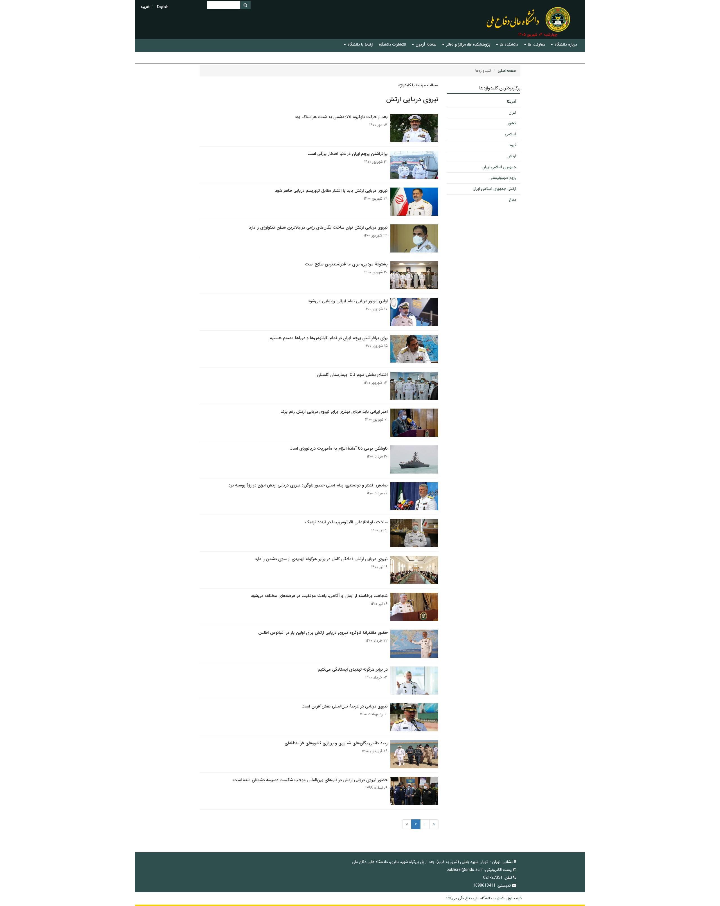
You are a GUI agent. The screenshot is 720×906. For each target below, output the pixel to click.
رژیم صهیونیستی (502, 178)
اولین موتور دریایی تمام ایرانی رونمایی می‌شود (348, 301)
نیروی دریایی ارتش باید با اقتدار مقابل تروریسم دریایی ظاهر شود (331, 190)
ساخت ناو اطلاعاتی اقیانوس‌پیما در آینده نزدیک (346, 522)
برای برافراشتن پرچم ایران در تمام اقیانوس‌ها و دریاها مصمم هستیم (328, 338)
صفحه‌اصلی (507, 70)
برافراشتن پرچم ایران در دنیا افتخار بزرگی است (347, 153)
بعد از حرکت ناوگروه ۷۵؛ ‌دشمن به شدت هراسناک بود (341, 117)
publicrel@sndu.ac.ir (465, 870)
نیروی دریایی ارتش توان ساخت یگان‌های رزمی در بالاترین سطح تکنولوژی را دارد (318, 227)
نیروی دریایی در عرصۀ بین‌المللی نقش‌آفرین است (345, 706)
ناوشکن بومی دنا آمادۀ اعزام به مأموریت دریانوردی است (338, 448)
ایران (512, 112)
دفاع (512, 200)
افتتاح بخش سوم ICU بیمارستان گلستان (352, 374)
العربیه (145, 7)
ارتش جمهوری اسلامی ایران (494, 189)
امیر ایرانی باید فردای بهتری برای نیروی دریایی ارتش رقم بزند (334, 411)
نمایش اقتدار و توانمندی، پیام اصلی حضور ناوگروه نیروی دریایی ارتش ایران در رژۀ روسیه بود (308, 485)
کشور (512, 123)
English (162, 7)
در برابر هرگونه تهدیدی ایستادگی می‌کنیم (353, 669)
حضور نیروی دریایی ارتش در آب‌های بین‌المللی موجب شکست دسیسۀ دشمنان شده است (310, 780)
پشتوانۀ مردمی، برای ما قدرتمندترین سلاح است (346, 264)
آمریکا (511, 101)
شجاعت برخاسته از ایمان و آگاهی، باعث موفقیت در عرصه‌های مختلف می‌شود (319, 595)
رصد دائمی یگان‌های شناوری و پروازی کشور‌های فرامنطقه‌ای (336, 743)
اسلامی (510, 134)
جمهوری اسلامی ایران (499, 167)
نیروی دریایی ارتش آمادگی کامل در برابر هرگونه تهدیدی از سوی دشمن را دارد (321, 559)
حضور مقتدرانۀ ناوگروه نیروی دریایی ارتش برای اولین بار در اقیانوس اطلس (323, 632)
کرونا (512, 145)
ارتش (511, 156)
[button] (564, 44)
